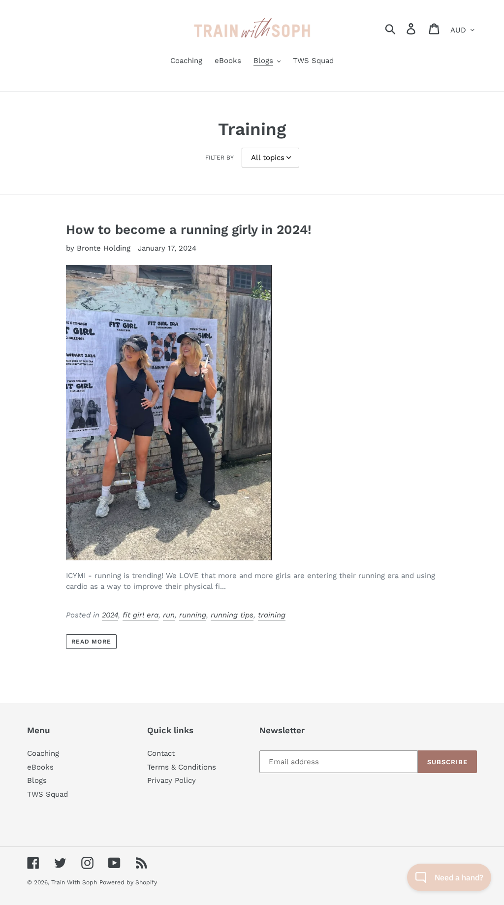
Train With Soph (74, 882)
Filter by (219, 157)
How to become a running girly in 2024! (189, 229)
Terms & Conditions (181, 767)
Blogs (37, 780)
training (271, 615)
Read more (91, 641)
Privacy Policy (171, 780)
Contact (161, 753)
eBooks (40, 767)
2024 (110, 615)
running (192, 615)
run (169, 615)
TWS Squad (47, 794)
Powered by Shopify (128, 882)
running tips (232, 615)
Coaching (43, 753)
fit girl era (140, 615)
